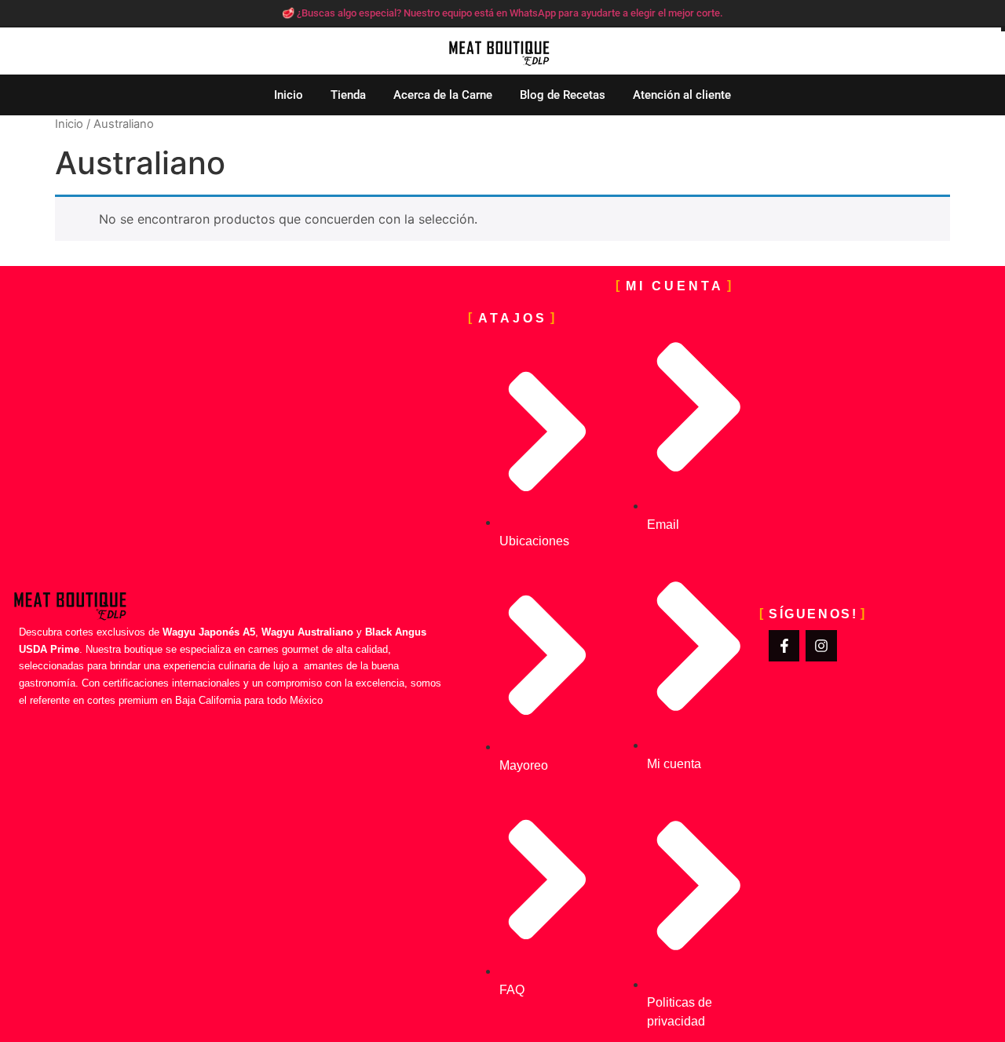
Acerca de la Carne (442, 95)
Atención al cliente (682, 95)
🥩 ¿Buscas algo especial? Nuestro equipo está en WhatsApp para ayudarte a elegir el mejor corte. (502, 13)
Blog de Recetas (562, 95)
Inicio (288, 95)
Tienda (348, 95)
